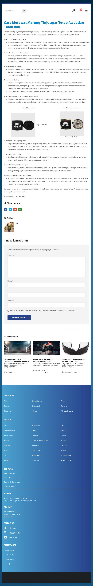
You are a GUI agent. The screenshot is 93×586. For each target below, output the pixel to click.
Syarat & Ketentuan (12, 482)
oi (17, 224)
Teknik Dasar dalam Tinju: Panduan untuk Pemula (43, 360)
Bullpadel (36, 426)
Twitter (10, 209)
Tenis (63, 401)
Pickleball (36, 406)
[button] (86, 11)
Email (15, 209)
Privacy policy (10, 486)
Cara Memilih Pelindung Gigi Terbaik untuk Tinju (73, 360)
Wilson (35, 435)
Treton (63, 435)
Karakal (64, 431)
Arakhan (7, 460)
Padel (6, 401)
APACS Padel (66, 460)
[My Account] (74, 11)
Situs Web (11, 301)
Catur (34, 411)
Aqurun (35, 460)
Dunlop (35, 445)
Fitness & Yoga (67, 411)
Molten (63, 450)
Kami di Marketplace (12, 478)
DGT (6, 455)
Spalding (36, 450)
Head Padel (8, 435)
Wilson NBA (66, 455)
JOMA (35, 431)
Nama (10, 281)
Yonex (6, 440)
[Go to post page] (17, 348)
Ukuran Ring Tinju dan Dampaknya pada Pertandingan (16, 360)
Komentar (12, 255)
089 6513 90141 (20, 498)
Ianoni (6, 426)
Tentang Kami (9, 473)
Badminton (37, 401)
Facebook (5, 209)
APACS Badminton (40, 440)
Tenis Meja (8, 411)
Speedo (7, 450)
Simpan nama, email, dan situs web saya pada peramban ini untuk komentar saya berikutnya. (42, 311)
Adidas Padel (9, 431)
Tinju (23, 196)
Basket (7, 406)
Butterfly (7, 445)
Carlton (64, 445)
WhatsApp (20, 209)
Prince (63, 440)
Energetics (36, 455)
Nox (62, 426)
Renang (64, 406)
